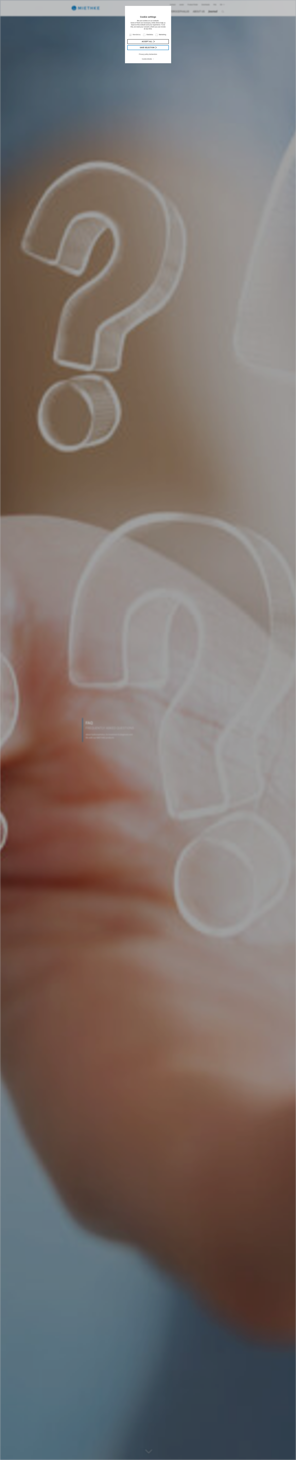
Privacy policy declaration (148, 54)
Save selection (147, 47)
